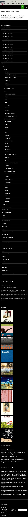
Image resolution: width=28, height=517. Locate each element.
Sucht (3, 262)
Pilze (3, 245)
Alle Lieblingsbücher (6, 30)
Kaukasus (7, 105)
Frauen (4, 215)
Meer (6, 190)
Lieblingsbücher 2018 (7, 55)
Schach (4, 256)
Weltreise (7, 198)
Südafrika (7, 85)
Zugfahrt (7, 201)
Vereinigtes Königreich (11, 168)
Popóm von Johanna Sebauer (7, 449)
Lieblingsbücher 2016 (7, 61)
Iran (6, 99)
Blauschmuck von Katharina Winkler (16, 494)
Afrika (5, 69)
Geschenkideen (6, 220)
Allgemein (4, 204)
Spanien (7, 160)
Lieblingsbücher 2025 (6, 28)
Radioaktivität (5, 253)
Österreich (8, 149)
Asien (5, 91)
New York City (8, 179)
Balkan (7, 127)
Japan (6, 102)
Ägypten (7, 72)
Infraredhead (8, 18)
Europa (5, 124)
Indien (6, 96)
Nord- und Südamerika (9, 171)
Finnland (7, 135)
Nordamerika (8, 182)
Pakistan (7, 110)
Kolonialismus (5, 234)
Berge (6, 187)
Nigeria (7, 83)
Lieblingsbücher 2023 (7, 41)
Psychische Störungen (7, 248)
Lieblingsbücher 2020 (7, 50)
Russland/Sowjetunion (11, 116)
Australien (8, 121)
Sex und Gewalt (6, 259)
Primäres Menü (26, 7)
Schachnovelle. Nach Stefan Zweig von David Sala (12, 459)
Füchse (4, 218)
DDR (6, 132)
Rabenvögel (5, 251)
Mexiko (7, 176)
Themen (2, 63)
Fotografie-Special (7, 212)
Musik (3, 240)
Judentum (4, 226)
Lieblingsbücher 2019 (7, 52)
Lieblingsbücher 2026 (6, 25)
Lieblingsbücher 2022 (7, 44)
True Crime (5, 267)
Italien (6, 143)
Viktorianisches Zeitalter (8, 273)
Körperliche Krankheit (7, 231)
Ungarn (7, 165)
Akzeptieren (22, 510)
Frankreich (8, 138)
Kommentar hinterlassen (17, 18)
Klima (3, 229)
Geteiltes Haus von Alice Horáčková (9, 456)
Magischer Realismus (7, 237)
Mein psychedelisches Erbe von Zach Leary (10, 462)
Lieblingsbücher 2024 (7, 39)
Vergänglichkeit (6, 270)
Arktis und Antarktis (9, 88)
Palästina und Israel (10, 113)
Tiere (3, 264)
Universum (8, 193)
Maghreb (7, 80)
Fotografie (5, 209)
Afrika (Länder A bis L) (10, 74)
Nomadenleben (6, 242)
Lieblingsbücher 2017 (7, 58)
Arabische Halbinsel (10, 94)
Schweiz (7, 157)
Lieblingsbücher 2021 (7, 47)
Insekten (4, 223)
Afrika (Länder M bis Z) (10, 77)
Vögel (3, 275)
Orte (3, 66)
